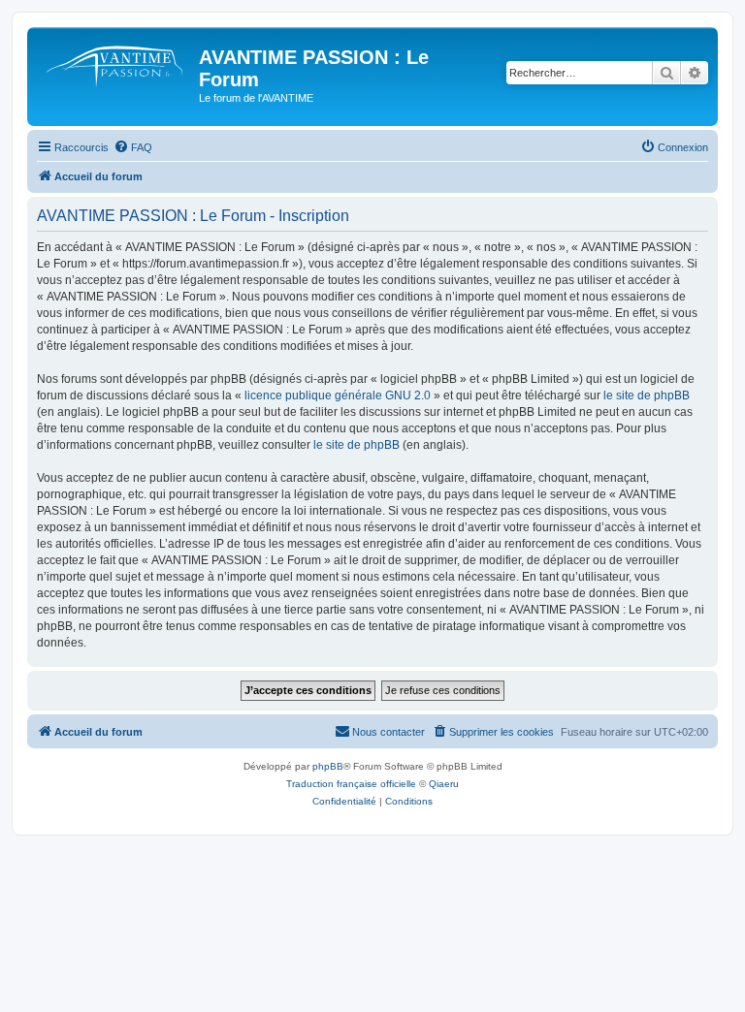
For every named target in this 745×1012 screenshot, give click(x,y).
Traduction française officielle (351, 783)
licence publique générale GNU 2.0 (337, 395)
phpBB (327, 766)
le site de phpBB (646, 395)
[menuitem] (132, 147)
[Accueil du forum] (115, 63)
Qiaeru (444, 783)
